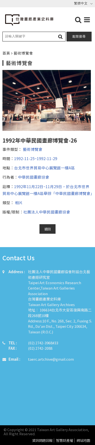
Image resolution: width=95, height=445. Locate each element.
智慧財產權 (64, 440)
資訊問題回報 (42, 440)
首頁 (6, 53)
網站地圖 (83, 440)
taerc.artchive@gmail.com (51, 359)
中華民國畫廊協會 (33, 177)
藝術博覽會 (32, 149)
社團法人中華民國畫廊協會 (46, 211)
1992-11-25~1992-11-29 (35, 158)
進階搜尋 (79, 36)
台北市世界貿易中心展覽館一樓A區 (44, 167)
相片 (18, 202)
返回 (47, 229)
